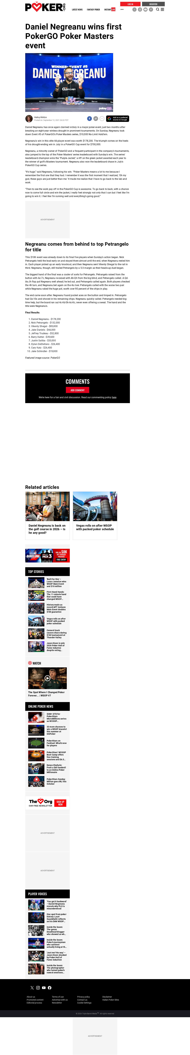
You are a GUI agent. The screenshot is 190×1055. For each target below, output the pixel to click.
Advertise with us (60, 1000)
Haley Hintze (40, 117)
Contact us (82, 1000)
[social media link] (134, 9)
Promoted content (35, 1000)
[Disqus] (77, 443)
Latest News (77, 9)
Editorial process (34, 1003)
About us (31, 997)
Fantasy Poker (93, 9)
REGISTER (153, 4)
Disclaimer (107, 997)
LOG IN (130, 4)
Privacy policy (83, 997)
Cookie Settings (84, 1003)
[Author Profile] (29, 118)
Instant (109, 9)
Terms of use (58, 997)
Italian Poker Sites (110, 1000)
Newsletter (57, 1003)
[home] (45, 7)
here (114, 397)
